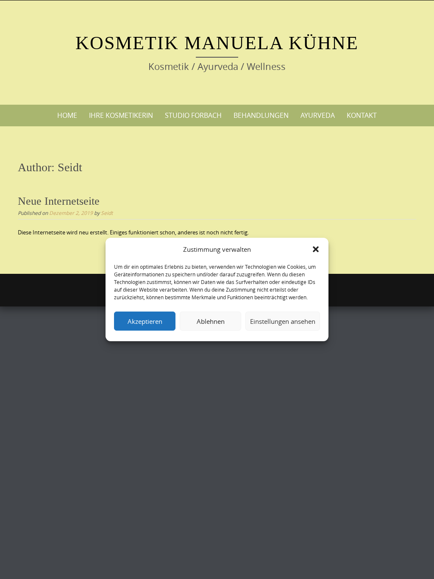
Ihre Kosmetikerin (121, 115)
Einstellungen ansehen (282, 321)
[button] (316, 249)
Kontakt (362, 115)
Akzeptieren (145, 321)
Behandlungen (261, 115)
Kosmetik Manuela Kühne (217, 43)
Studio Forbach (193, 115)
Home (67, 115)
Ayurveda (317, 115)
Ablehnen (211, 321)
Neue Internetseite (59, 201)
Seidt (107, 212)
